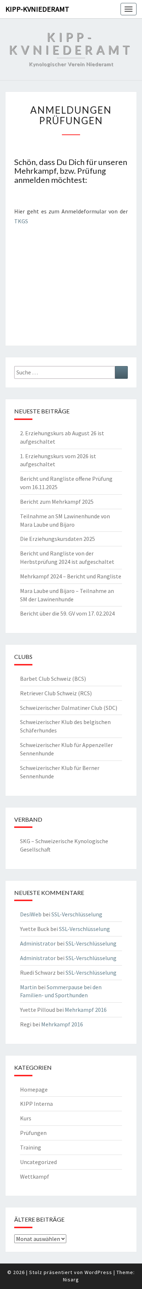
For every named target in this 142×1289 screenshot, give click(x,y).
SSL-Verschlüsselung (76, 914)
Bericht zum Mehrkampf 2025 (57, 501)
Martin (28, 987)
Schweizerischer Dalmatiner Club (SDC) (68, 707)
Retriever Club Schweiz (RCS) (56, 693)
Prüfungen (33, 1132)
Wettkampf (34, 1176)
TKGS (21, 221)
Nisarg (71, 1279)
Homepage (34, 1089)
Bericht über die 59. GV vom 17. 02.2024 (67, 613)
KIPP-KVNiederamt (37, 8)
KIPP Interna (36, 1103)
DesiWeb (31, 914)
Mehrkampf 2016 (86, 1009)
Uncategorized (38, 1162)
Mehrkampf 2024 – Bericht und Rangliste (70, 576)
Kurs (25, 1118)
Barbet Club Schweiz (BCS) (53, 678)
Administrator (38, 943)
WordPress (98, 1272)
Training (30, 1147)
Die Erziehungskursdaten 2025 (57, 538)
